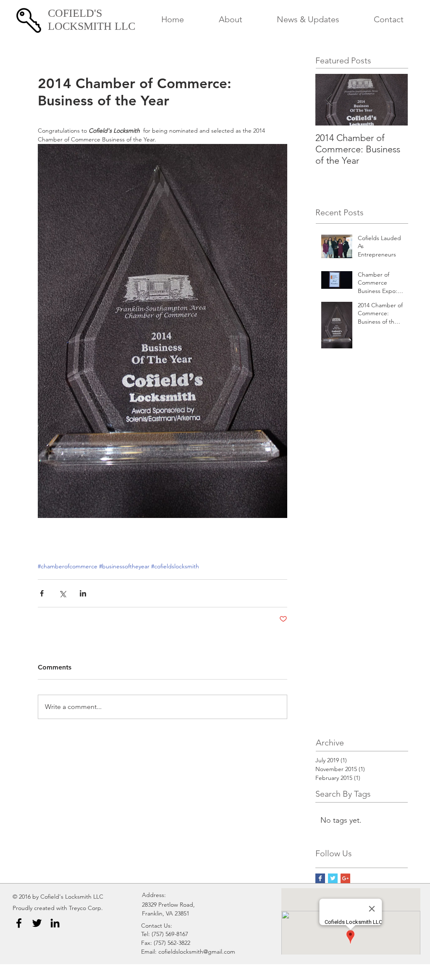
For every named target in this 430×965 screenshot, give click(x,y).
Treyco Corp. (86, 908)
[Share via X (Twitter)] (62, 593)
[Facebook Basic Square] (320, 878)
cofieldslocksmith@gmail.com (196, 951)
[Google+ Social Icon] (345, 878)
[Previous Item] (329, 99)
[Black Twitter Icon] (37, 923)
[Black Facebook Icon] (19, 923)
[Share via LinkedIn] (83, 593)
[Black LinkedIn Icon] (55, 923)
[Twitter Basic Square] (333, 878)
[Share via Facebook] (42, 593)
